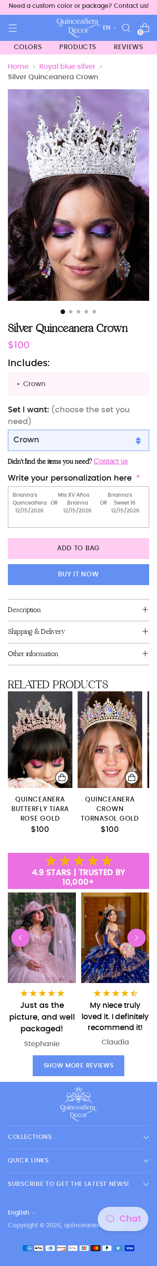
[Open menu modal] (12, 28)
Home (18, 66)
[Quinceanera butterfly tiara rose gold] (40, 739)
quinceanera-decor (94, 1225)
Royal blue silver (67, 66)
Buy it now (78, 574)
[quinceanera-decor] (78, 27)
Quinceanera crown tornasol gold (110, 809)
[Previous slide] (20, 938)
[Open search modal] (126, 28)
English (18, 1213)
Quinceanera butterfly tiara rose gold (40, 809)
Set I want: (69, 416)
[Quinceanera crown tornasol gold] (110, 739)
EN (106, 28)
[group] (115, 972)
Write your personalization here (70, 478)
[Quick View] (61, 777)
